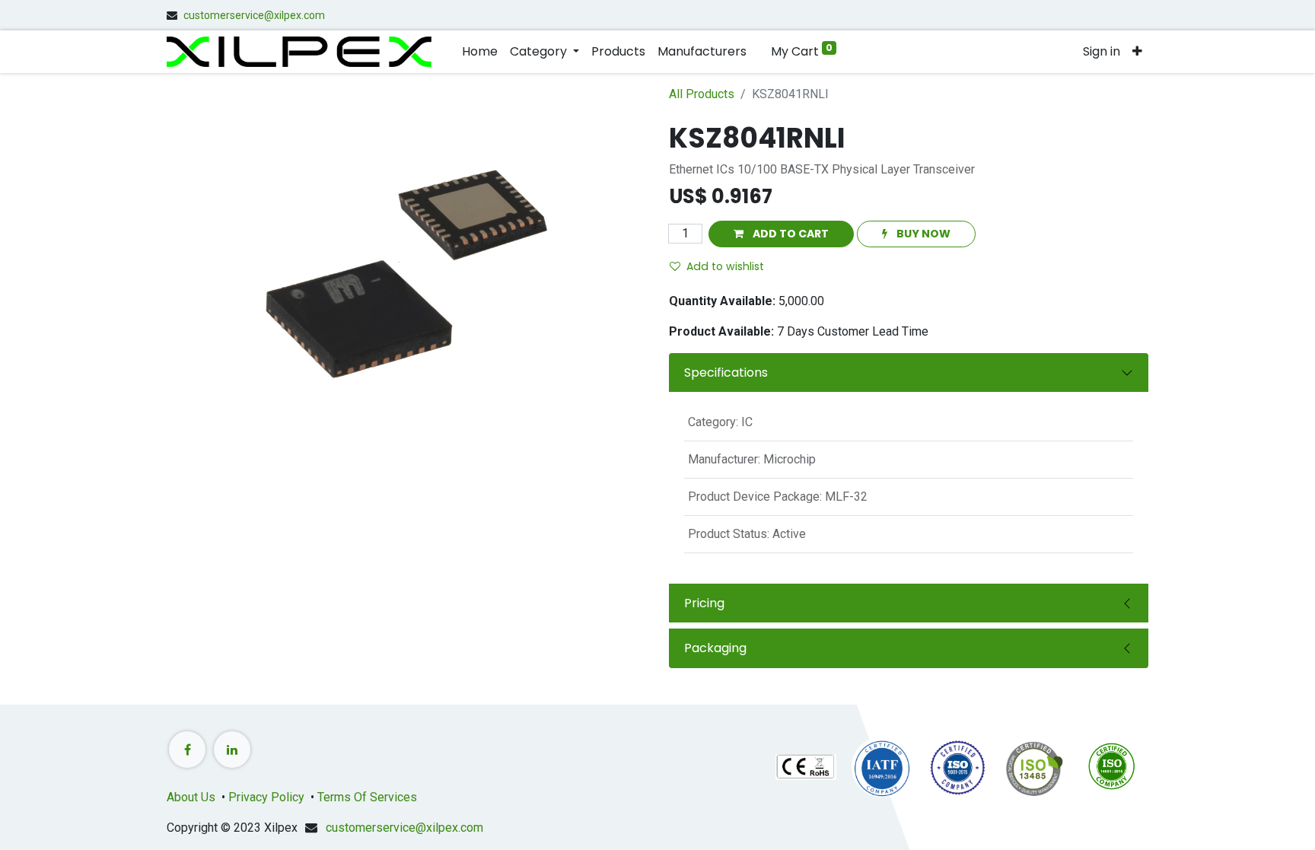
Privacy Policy (266, 797)
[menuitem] (480, 52)
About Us (191, 797)
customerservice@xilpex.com (254, 15)
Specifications (726, 372)
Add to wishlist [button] (725, 266)
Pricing (704, 603)
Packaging (715, 648)
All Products (701, 94)
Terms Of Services (365, 797)
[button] (1137, 52)
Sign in (1101, 51)
